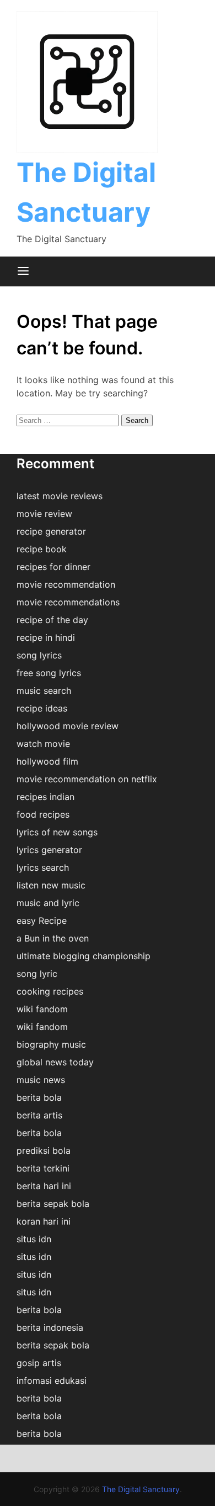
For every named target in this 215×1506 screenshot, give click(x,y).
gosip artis (39, 1362)
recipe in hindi (46, 637)
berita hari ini (44, 1185)
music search (44, 690)
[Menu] (23, 271)
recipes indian (45, 796)
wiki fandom (42, 1009)
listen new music (51, 885)
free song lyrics (49, 672)
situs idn (34, 1238)
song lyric (37, 973)
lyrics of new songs (57, 832)
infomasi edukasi (52, 1380)
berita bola (39, 1097)
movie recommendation (66, 584)
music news (41, 1079)
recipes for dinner (53, 566)
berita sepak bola (53, 1203)
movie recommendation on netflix (87, 779)
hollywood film (47, 761)
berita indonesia (50, 1327)
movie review (44, 513)
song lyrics (39, 655)
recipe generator (51, 531)
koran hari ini (44, 1221)
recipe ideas (42, 708)
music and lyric (48, 902)
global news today (55, 1062)
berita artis (39, 1115)
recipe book (42, 549)
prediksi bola (44, 1150)
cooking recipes (50, 991)
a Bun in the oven (53, 938)
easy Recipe (42, 920)
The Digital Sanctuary (141, 1489)
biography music (51, 1044)
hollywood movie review (68, 725)
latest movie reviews (60, 495)
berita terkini (43, 1168)
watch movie (43, 743)
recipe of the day (52, 619)
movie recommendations (68, 602)
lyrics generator (49, 849)
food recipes (43, 814)
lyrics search (43, 867)
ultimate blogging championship (83, 955)
